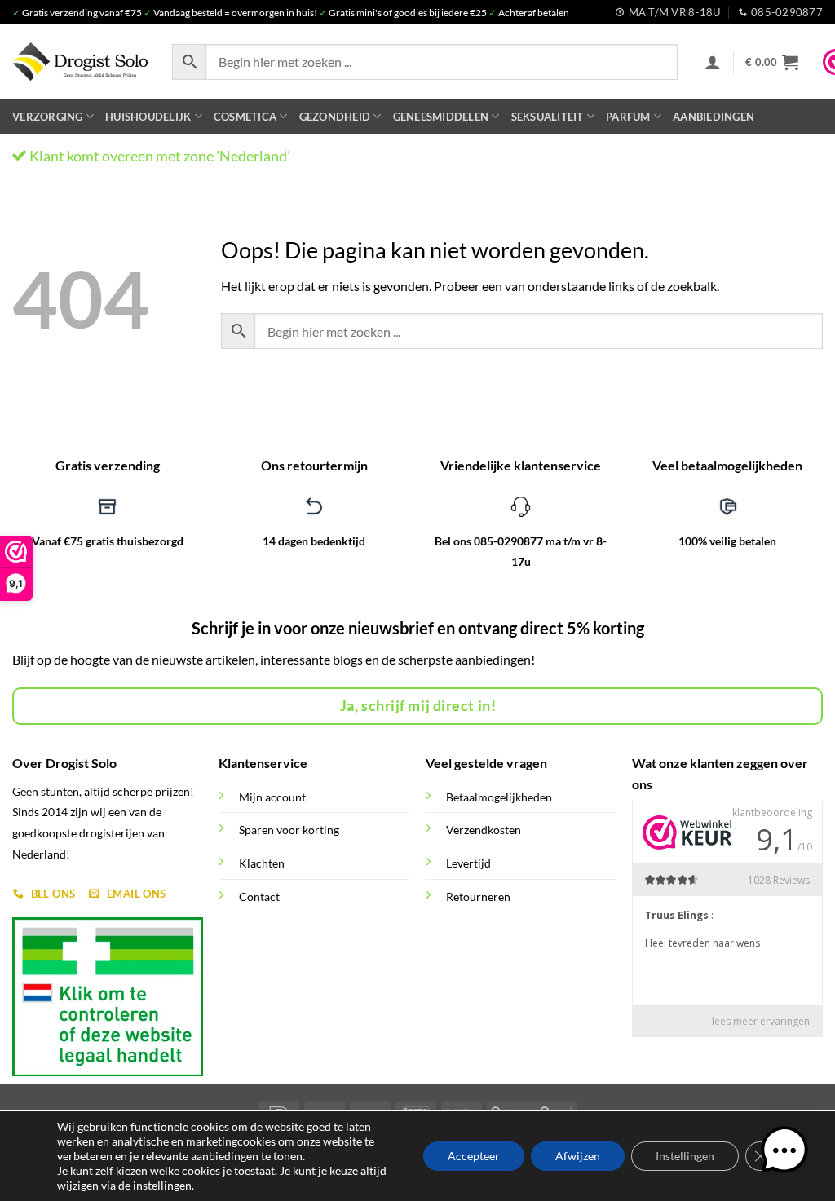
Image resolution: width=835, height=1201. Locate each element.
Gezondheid (335, 116)
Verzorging (47, 116)
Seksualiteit (547, 116)
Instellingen (685, 1156)
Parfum (628, 116)
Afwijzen (577, 1156)
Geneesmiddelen (441, 116)
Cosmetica (245, 116)
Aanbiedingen (713, 116)
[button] (713, 62)
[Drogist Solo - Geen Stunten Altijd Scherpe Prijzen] (80, 61)
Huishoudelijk (148, 116)
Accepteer (474, 1156)
